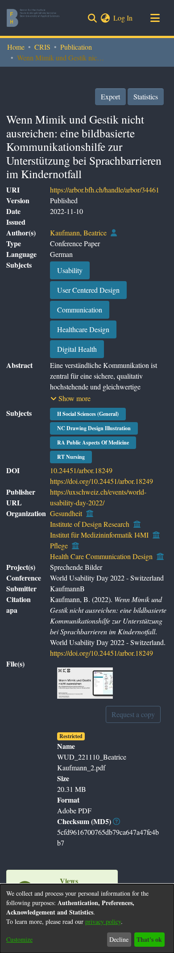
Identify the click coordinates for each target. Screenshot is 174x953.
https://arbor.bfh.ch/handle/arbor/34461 (104, 189)
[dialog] (87, 918)
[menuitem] (105, 18)
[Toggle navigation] (154, 17)
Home (16, 46)
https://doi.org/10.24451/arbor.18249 (101, 481)
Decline (118, 939)
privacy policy (103, 921)
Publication (76, 46)
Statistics (145, 96)
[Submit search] (92, 18)
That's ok (149, 939)
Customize (19, 939)
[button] (70, 398)
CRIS (42, 46)
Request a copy (133, 714)
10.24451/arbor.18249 (81, 470)
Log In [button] (123, 17)
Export (110, 96)
